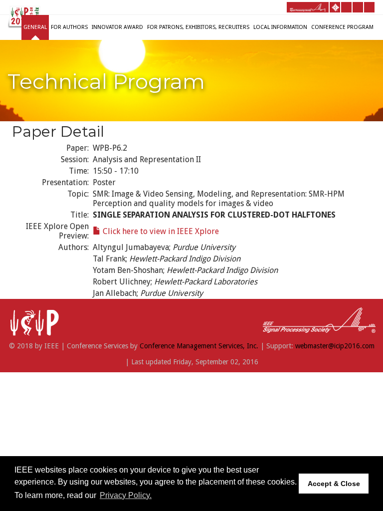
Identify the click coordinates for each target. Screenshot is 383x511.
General (35, 27)
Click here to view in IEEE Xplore (160, 231)
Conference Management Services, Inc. (199, 346)
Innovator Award (117, 27)
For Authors (69, 27)
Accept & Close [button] (334, 484)
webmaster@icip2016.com (335, 346)
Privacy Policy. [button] (126, 495)
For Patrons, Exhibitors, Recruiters (198, 27)
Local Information (280, 27)
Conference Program (342, 27)
